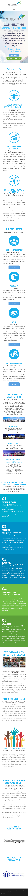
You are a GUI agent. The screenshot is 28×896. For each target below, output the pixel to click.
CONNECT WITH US (14, 58)
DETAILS (14, 267)
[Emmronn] (14, 3)
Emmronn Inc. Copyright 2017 (7, 891)
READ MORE (13, 55)
